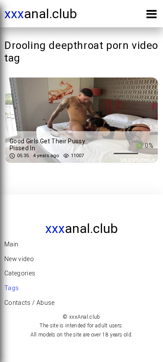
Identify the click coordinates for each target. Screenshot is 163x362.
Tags (11, 287)
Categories (20, 273)
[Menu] (151, 15)
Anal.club (40, 13)
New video (19, 258)
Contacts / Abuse (29, 302)
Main (11, 244)
